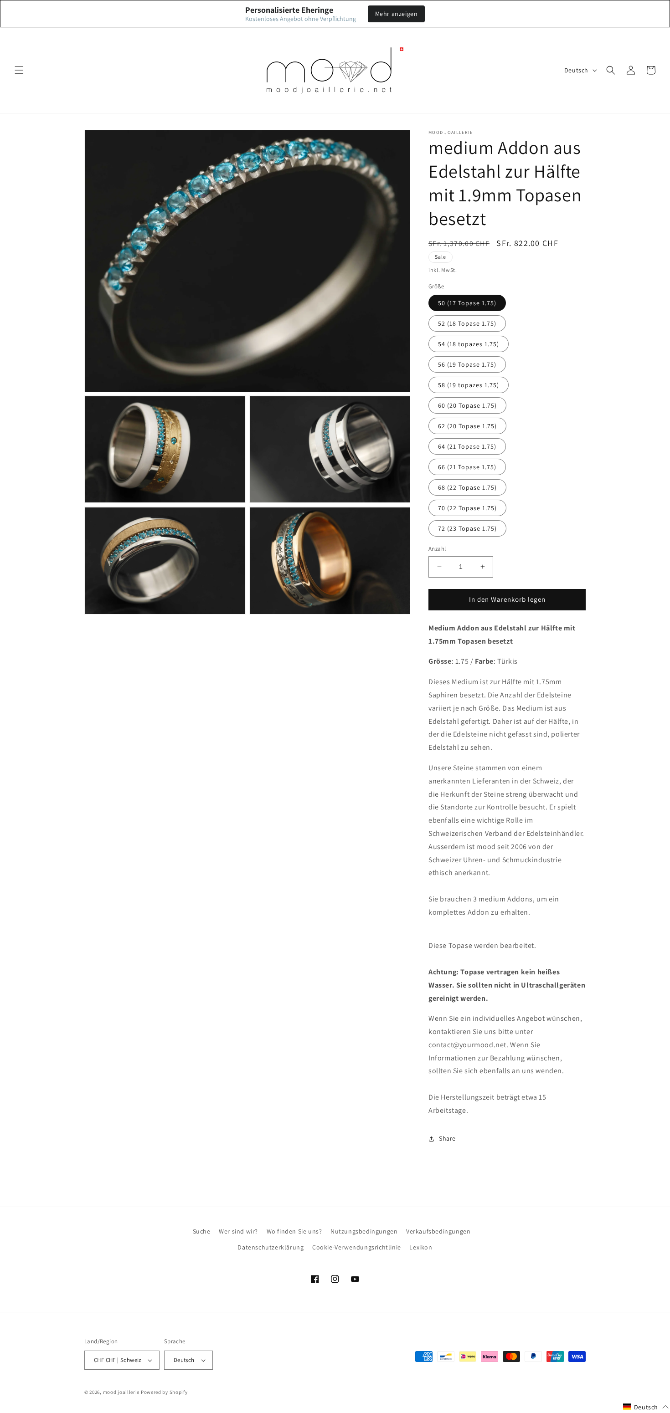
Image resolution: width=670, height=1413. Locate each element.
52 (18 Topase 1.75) (467, 323)
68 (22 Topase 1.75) (467, 487)
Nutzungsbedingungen (363, 1231)
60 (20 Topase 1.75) (467, 405)
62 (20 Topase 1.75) (467, 426)
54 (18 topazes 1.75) (468, 344)
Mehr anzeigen (396, 14)
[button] (19, 70)
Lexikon (420, 1247)
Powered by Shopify (164, 1392)
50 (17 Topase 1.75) (467, 303)
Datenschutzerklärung (270, 1247)
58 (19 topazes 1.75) (468, 385)
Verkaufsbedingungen (438, 1231)
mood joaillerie (121, 1392)
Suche (202, 1231)
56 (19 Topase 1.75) (467, 364)
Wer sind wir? (238, 1231)
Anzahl (437, 549)
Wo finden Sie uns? (294, 1231)
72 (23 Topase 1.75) (467, 528)
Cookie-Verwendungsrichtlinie (356, 1247)
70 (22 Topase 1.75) (467, 508)
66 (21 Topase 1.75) (467, 467)
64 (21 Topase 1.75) (467, 446)
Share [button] (447, 1138)
